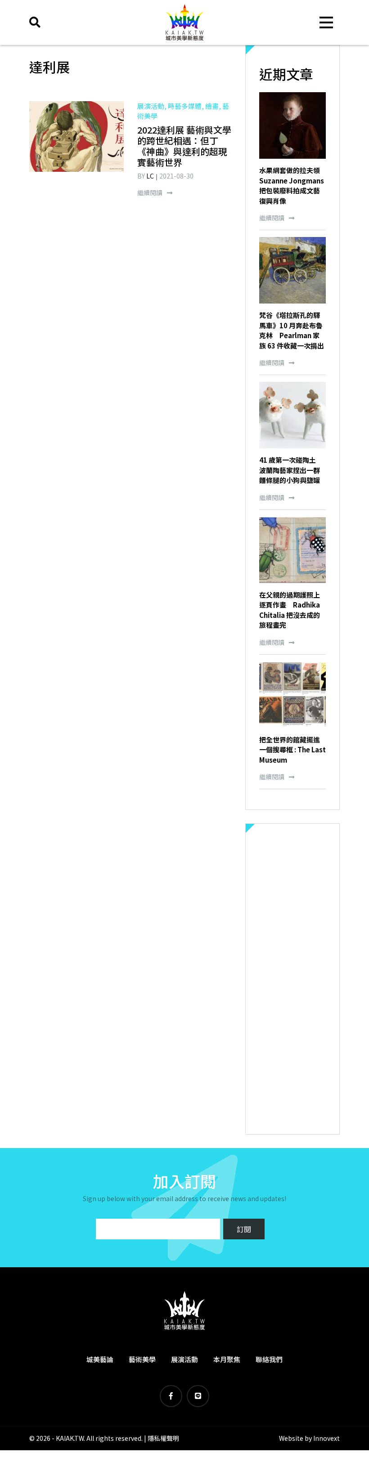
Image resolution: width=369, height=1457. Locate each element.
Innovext (326, 1438)
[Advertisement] (292, 979)
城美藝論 (99, 1359)
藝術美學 (142, 1359)
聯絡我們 (269, 1359)
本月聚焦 (226, 1359)
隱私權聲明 (163, 1438)
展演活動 (184, 1359)
